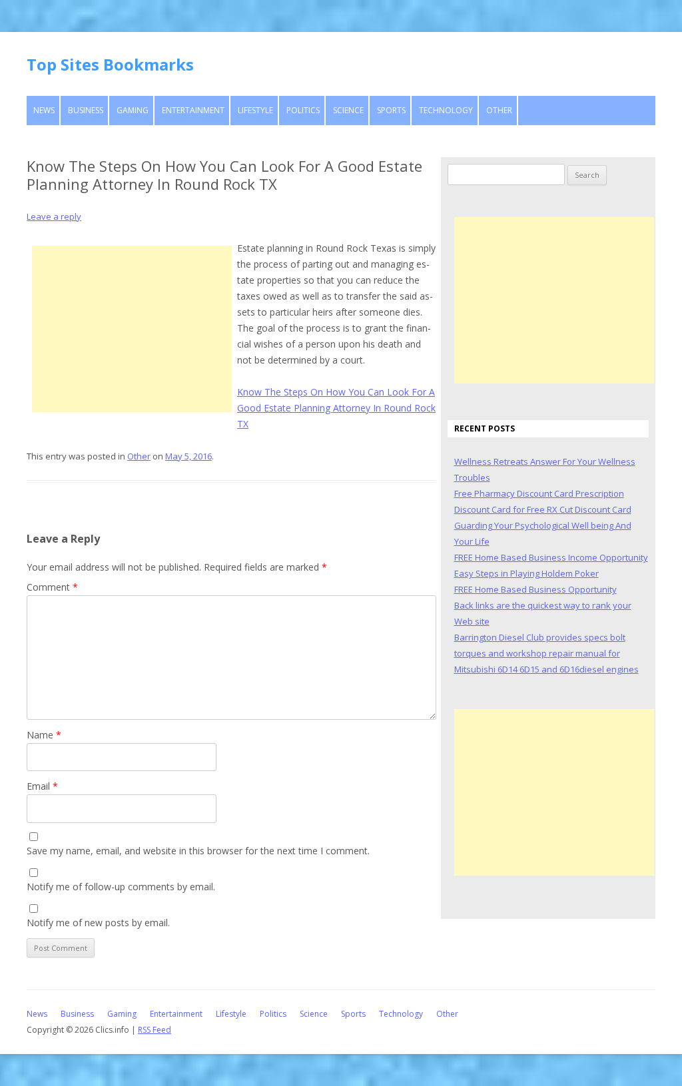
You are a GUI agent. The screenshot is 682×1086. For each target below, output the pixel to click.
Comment (52, 587)
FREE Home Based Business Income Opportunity (551, 557)
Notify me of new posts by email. (98, 922)
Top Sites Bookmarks (110, 64)
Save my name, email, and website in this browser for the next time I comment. (198, 850)
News (44, 110)
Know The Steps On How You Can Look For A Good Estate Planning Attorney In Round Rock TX (336, 408)
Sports (391, 110)
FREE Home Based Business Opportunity (535, 589)
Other (499, 110)
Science (348, 110)
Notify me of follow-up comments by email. (121, 886)
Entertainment (193, 110)
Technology (446, 110)
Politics (303, 110)
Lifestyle (255, 110)
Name (44, 734)
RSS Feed (154, 1029)
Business (85, 110)
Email (42, 786)
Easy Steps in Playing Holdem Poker (526, 573)
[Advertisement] (132, 329)
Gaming (133, 110)
